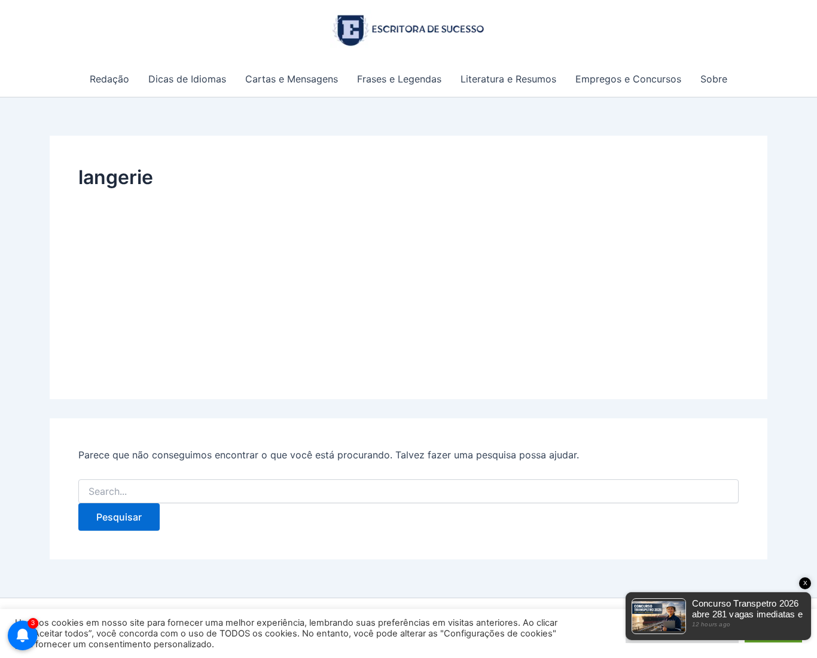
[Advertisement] (408, 281)
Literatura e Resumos (508, 79)
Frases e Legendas (399, 79)
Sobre (713, 79)
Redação (109, 79)
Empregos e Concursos (628, 79)
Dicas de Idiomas (187, 79)
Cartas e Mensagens (291, 79)
